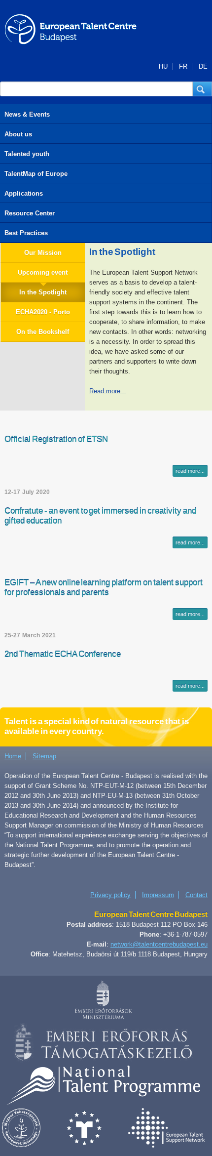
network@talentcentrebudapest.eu (159, 944)
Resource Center (29, 213)
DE (203, 66)
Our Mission (43, 252)
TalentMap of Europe (36, 173)
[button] (202, 89)
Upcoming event (43, 272)
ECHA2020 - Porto (43, 312)
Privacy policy (110, 895)
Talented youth (26, 154)
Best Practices (26, 233)
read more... (190, 471)
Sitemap (44, 756)
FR (183, 66)
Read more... (107, 391)
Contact (196, 895)
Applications (23, 193)
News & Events (27, 114)
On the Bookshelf (42, 331)
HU (163, 66)
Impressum (158, 895)
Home (12, 756)
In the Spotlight (43, 292)
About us (18, 134)
